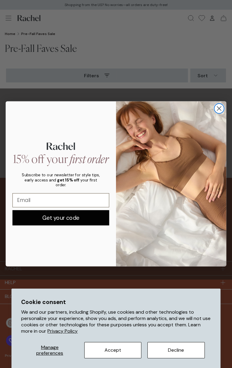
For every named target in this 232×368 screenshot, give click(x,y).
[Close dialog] (219, 109)
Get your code (61, 217)
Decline (176, 350)
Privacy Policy (62, 331)
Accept (113, 350)
